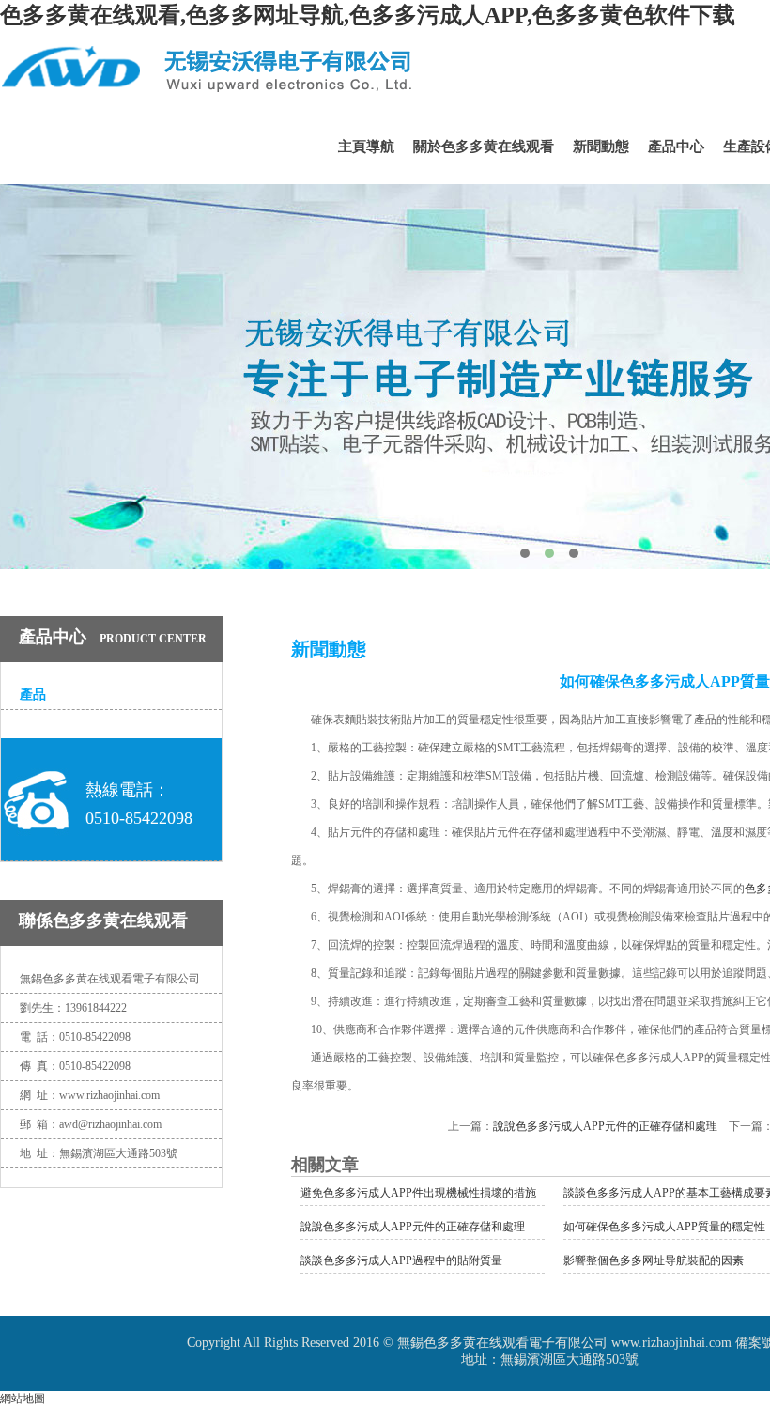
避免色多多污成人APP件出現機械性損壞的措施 (418, 1192)
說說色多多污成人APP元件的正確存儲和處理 (605, 1126)
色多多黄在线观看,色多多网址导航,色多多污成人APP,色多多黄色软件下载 (367, 15)
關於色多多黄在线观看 (483, 146)
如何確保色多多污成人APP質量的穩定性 (664, 1226)
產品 (33, 695)
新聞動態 (601, 146)
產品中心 (676, 146)
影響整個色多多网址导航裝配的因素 (653, 1260)
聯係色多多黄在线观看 (103, 920)
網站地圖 (22, 1398)
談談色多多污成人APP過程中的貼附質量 (401, 1260)
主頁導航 (366, 146)
